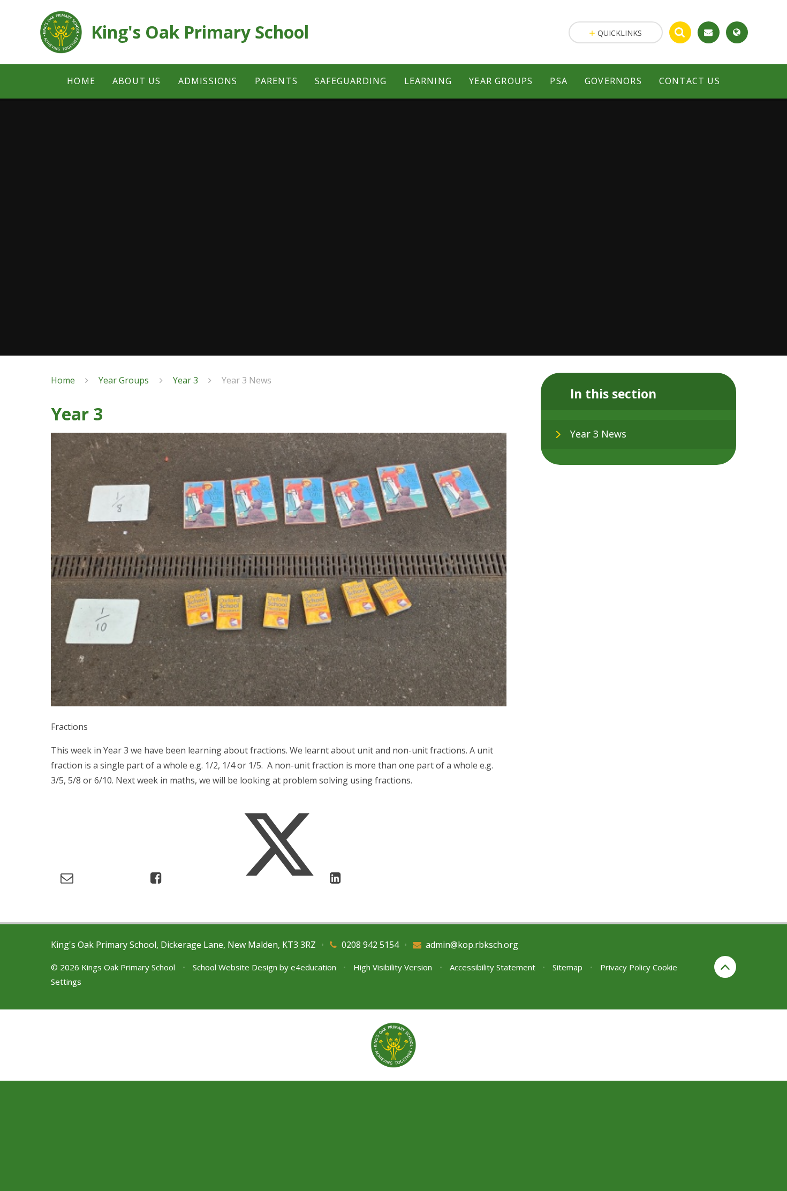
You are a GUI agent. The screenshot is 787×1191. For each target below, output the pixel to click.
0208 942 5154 (370, 945)
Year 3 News (246, 380)
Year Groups (124, 380)
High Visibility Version (392, 967)
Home (63, 380)
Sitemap (567, 967)
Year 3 (185, 380)
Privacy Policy (625, 967)
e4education (313, 967)
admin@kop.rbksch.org (472, 945)
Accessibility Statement (492, 967)
